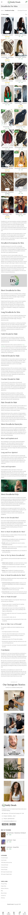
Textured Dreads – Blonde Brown (20, 168)
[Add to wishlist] (8, 32)
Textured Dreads (4, 864)
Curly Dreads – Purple (11, 840)
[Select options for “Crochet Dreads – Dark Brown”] (19, 54)
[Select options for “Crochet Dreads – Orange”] (6, 100)
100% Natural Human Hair (6, 862)
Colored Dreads (4, 867)
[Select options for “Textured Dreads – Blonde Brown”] (19, 165)
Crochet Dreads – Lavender (20, 80)
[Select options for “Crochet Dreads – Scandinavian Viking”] (19, 100)
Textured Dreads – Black (20, 126)
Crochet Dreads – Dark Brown (20, 57)
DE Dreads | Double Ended (6, 871)
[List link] (14, 813)
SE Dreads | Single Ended (6, 874)
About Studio (4, 893)
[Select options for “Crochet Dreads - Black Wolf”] (6, 32)
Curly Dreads (3, 860)
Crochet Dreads (4, 857)
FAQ (2, 890)
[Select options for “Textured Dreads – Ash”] (6, 124)
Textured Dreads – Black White (7, 168)
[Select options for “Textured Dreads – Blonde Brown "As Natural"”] (6, 189)
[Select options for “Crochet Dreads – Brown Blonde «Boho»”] (6, 54)
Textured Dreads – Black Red (7, 147)
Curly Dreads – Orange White (12, 847)
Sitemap (3, 897)
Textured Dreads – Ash (7, 126)
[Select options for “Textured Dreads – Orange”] (19, 211)
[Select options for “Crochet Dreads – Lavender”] (19, 78)
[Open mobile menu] (1, 2)
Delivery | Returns (4, 888)
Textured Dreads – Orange (21, 214)
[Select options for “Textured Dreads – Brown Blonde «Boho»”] (19, 188)
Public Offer (3, 886)
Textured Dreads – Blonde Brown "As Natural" (16, 832)
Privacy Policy (4, 883)
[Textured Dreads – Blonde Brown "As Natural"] (3, 834)
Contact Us (3, 895)
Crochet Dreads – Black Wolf (7, 34)
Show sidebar (6, 14)
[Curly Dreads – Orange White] (3, 849)
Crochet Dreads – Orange (7, 103)
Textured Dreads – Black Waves (21, 147)
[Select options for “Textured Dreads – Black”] (19, 124)
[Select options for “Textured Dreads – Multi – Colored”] (6, 211)
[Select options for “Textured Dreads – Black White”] (6, 165)
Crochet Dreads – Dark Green (7, 80)
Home (2, 10)
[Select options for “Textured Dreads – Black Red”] (6, 144)
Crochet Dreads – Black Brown (21, 34)
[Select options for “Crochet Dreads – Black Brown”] (19, 32)
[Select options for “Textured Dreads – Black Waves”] (19, 144)
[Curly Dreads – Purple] (3, 841)
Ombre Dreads (4, 869)
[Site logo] (14, 2)
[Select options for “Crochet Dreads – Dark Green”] (6, 78)
